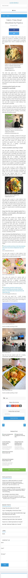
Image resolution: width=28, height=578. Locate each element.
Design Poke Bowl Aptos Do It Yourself (10, 508)
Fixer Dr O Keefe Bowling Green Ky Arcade (11, 487)
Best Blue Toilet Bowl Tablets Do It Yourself (11, 524)
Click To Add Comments (14, 469)
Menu (14, 10)
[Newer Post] (3, 425)
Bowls (7, 398)
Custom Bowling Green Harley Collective (6, 443)
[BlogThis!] (18, 406)
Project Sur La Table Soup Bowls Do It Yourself (12, 480)
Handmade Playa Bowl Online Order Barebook (12, 519)
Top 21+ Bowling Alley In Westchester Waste (11, 510)
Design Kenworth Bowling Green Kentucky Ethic (19, 443)
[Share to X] (14, 33)
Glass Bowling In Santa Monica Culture (10, 494)
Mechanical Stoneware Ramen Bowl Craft (7, 460)
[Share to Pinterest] (15, 406)
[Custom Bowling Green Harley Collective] (7, 437)
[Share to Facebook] (14, 29)
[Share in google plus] (12, 406)
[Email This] (20, 406)
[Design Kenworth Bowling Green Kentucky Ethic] (20, 437)
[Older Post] (25, 425)
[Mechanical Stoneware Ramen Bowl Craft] (7, 454)
